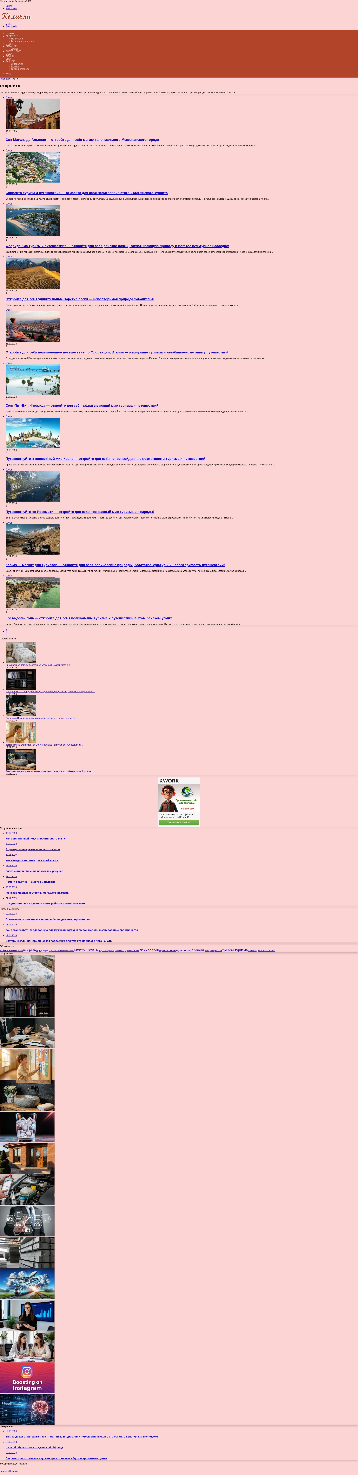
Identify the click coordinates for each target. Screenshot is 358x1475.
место (79, 950)
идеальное (55, 950)
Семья (10, 56)
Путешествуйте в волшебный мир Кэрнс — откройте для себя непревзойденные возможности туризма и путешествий (105, 459)
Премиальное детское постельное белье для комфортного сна (38, 665)
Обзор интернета (20, 69)
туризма (241, 950)
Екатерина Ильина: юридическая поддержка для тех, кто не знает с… (41, 718)
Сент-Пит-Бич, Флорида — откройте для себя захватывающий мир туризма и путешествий (82, 405)
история (64, 951)
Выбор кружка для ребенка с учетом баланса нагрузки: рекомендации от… (44, 745)
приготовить (132, 950)
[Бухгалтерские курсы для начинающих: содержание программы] (27, 1361)
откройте (109, 950)
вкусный (19, 951)
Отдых (10, 44)
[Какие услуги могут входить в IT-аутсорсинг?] (27, 1236)
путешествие (167, 950)
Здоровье (12, 36)
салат (207, 951)
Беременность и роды (22, 41)
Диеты (14, 49)
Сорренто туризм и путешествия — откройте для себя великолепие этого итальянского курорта (87, 193)
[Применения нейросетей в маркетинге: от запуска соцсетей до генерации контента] (27, 1424)
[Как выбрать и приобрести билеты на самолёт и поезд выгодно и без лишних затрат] (27, 1298)
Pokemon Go (7, 950)
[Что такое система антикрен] (27, 1204)
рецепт (199, 950)
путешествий (184, 950)
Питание (11, 46)
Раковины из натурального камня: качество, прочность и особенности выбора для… (49, 771)
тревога (228, 950)
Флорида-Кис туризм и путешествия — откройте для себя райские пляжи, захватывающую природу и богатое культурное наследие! (117, 246)
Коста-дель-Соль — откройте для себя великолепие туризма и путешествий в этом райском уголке (89, 618)
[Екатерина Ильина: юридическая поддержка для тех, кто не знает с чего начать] (21, 715)
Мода (9, 54)
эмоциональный (266, 950)
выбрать (29, 950)
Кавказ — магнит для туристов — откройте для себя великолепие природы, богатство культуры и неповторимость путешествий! (115, 565)
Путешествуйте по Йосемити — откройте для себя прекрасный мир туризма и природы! (80, 512)
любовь (71, 951)
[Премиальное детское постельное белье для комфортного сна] (21, 662)
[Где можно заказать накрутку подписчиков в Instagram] (27, 1392)
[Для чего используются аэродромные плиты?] (27, 1267)
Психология (17, 39)
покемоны (119, 950)
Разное (10, 61)
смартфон (216, 950)
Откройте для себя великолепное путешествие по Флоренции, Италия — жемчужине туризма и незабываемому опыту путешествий (117, 352)
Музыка (15, 66)
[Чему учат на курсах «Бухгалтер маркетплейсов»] (27, 1330)
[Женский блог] (16, 19)
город (39, 950)
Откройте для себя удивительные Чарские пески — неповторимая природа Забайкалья (80, 299)
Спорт (9, 59)
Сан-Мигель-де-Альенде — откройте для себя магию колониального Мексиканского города (82, 140)
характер (252, 950)
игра (45, 950)
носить (91, 950)
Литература (17, 64)
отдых (102, 950)
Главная (4, 79)
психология (149, 950)
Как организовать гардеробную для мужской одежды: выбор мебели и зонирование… (50, 691)
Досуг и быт (13, 51)
